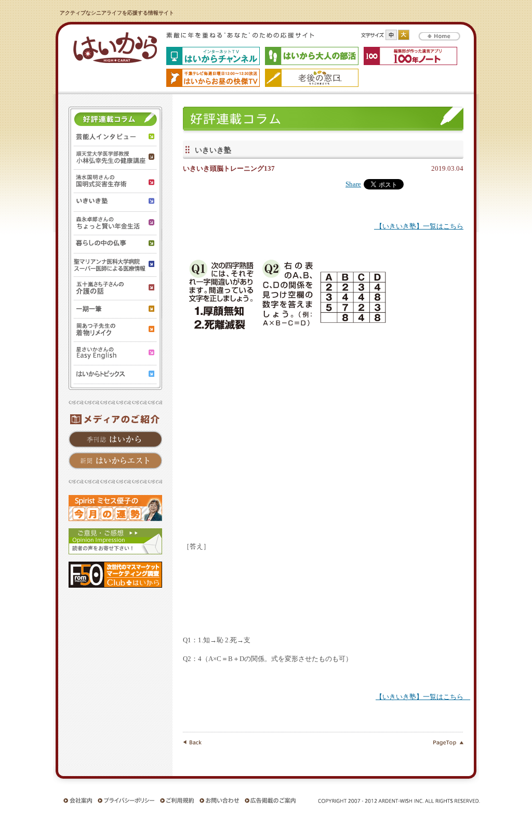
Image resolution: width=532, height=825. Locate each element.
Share (353, 184)
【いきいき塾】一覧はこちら (418, 226)
